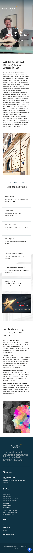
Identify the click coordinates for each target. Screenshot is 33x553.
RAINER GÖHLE (16, 28)
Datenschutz (6, 527)
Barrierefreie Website (8, 534)
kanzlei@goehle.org (8, 514)
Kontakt (5, 530)
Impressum (6, 525)
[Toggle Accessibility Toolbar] (29, 549)
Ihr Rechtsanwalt (16, 41)
